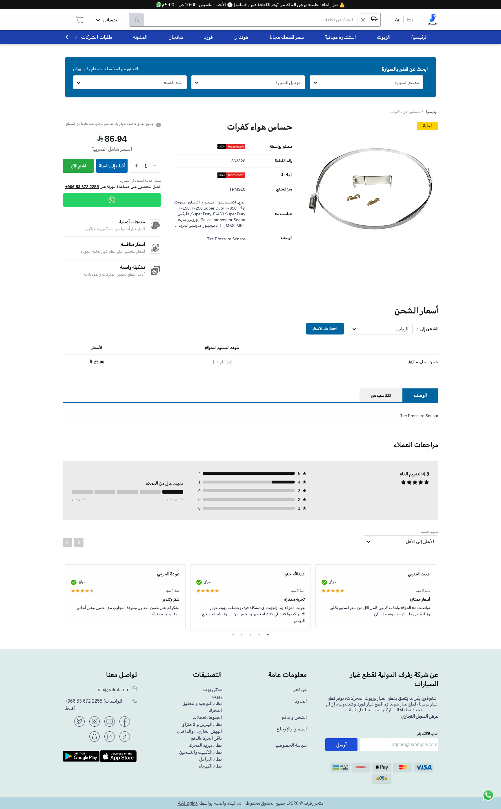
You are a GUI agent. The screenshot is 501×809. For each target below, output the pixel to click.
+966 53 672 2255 (82, 186)
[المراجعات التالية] (79, 542)
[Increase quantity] (136, 165)
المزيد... (181, 225)
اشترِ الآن (78, 166)
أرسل (341, 744)
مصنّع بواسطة (281, 146)
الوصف (286, 238)
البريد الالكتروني (427, 733)
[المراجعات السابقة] (67, 542)
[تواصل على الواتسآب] (488, 796)
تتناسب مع (283, 214)
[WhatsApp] (112, 200)
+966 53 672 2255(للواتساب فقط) (93, 704)
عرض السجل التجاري (419, 716)
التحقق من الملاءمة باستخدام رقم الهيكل (105, 68)
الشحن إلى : (427, 328)
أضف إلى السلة (112, 166)
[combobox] (419, 83)
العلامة (286, 175)
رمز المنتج (284, 189)
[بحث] (136, 19)
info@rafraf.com (113, 689)
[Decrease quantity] (154, 165)
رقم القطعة (283, 161)
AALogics (188, 803)
